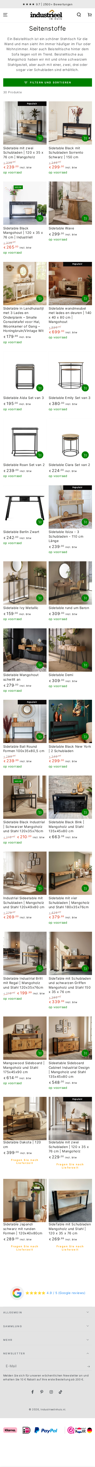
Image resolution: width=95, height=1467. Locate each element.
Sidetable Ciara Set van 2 (69, 465)
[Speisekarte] (5, 14)
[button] (78, 14)
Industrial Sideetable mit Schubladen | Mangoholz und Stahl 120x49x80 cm (24, 902)
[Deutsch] (89, 1430)
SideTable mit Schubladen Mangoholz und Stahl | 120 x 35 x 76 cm (70, 1228)
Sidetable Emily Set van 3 (70, 398)
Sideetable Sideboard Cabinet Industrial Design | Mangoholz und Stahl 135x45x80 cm (69, 1069)
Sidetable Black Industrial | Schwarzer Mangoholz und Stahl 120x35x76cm (24, 826)
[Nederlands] (79, 1430)
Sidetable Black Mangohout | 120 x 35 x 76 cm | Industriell (23, 232)
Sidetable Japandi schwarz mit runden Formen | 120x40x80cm (22, 1228)
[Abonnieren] (89, 1366)
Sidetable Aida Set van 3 (23, 398)
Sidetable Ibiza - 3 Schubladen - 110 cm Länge (66, 536)
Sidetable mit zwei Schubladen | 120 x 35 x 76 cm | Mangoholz (23, 152)
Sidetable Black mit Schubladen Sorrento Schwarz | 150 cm (66, 152)
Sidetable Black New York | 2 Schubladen (70, 748)
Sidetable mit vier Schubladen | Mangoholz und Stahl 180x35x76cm (69, 902)
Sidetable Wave (61, 228)
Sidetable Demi (61, 675)
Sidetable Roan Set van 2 (24, 465)
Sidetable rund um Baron (69, 608)
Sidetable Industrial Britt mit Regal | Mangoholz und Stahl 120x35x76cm (23, 982)
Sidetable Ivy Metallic (21, 608)
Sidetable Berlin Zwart (21, 532)
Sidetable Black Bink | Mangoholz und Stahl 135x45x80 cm (67, 826)
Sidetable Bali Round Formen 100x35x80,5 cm (24, 748)
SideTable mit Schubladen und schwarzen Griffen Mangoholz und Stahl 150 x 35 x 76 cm (70, 985)
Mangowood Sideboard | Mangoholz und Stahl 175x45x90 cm (24, 1067)
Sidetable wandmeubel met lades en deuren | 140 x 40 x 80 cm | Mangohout (70, 315)
